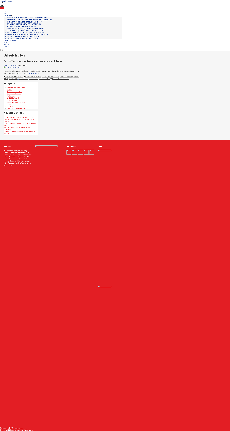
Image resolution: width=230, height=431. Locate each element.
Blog (6, 14)
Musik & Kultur (12, 100)
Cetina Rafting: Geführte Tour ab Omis (22, 38)
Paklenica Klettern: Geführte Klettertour (24, 24)
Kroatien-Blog (13, 79)
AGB (11, 428)
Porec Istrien (23, 79)
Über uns (7, 45)
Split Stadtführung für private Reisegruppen (25, 30)
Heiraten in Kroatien (14, 94)
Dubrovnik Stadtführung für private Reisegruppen (27, 34)
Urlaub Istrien (33, 79)
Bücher (9, 90)
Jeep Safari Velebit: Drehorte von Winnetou (24, 22)
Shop (6, 43)
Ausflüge (7, 16)
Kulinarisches (11, 96)
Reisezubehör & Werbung (16, 102)
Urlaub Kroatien (44, 79)
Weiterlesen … (34, 73)
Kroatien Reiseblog (66, 77)
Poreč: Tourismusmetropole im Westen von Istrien (33, 61)
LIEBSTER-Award (13, 98)
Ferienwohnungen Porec (50, 77)
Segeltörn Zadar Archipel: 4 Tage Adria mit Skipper (27, 18)
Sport (9, 104)
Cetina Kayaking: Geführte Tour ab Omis (23, 36)
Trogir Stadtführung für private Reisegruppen (25, 32)
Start (6, 12)
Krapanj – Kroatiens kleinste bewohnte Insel (19, 117)
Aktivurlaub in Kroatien (33, 77)
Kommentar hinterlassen (60, 79)
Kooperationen (10, 41)
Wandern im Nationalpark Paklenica (21, 26)
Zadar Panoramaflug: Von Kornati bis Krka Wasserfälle (29, 20)
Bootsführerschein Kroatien (17, 88)
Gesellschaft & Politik (14, 92)
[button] (1, 3)
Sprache (10, 106)
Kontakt (7, 47)
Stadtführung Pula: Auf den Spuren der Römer (25, 28)
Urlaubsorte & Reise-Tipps (14, 77)
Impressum (19, 428)
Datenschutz (4, 428)
